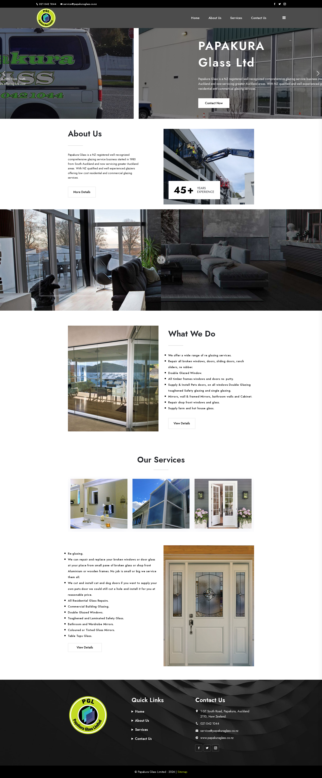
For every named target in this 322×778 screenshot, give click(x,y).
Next (260, 504)
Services (236, 18)
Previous (61, 504)
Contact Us (258, 18)
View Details (182, 423)
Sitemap (182, 772)
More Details (81, 192)
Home (195, 18)
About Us (214, 18)
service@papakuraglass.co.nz (80, 4)
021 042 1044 (47, 4)
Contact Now (75, 103)
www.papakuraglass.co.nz (217, 738)
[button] (318, 73)
